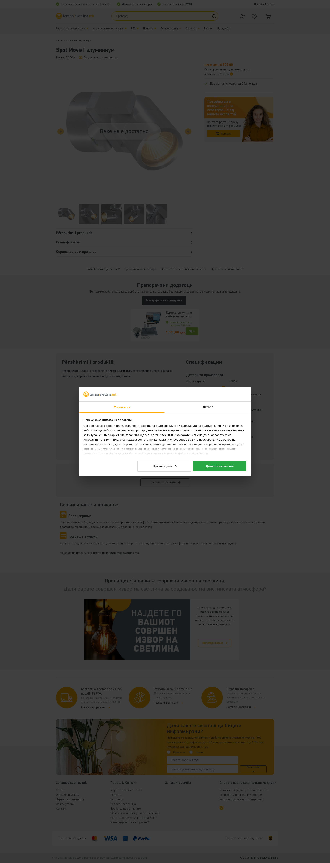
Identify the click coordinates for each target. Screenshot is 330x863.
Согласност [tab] (122, 407)
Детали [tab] (208, 406)
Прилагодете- (162, 466)
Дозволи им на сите (220, 466)
